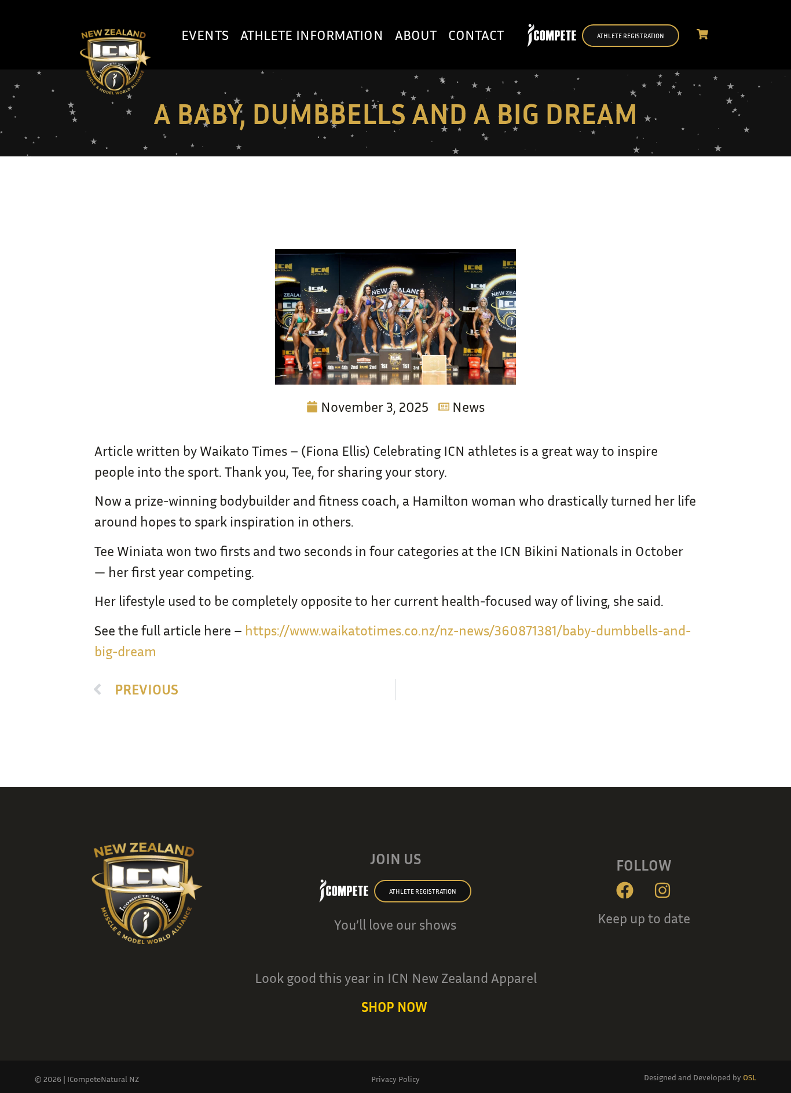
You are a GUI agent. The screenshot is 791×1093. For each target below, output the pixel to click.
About (416, 34)
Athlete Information (311, 34)
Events (205, 34)
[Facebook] (624, 890)
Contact (476, 34)
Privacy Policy (395, 1079)
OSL (749, 1077)
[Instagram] (662, 890)
